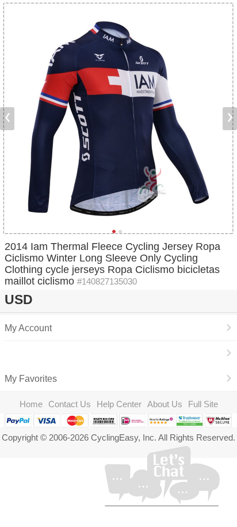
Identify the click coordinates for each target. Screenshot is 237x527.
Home (31, 404)
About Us (164, 404)
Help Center (119, 404)
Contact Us (69, 404)
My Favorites (31, 378)
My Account (28, 328)
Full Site (203, 404)
